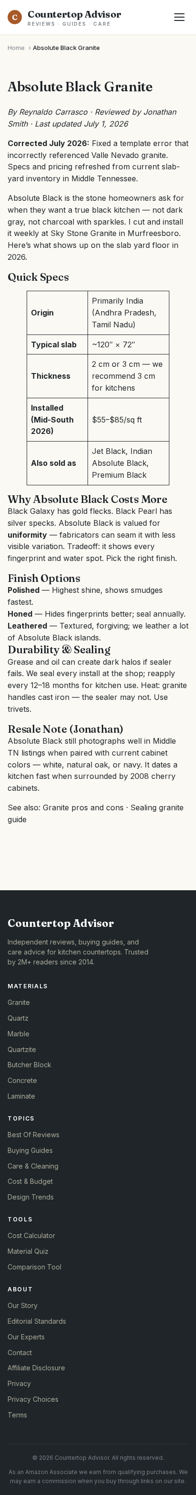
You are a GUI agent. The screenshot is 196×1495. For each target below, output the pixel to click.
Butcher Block (29, 1065)
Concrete (22, 1080)
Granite (19, 1002)
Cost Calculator (31, 1235)
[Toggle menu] (179, 17)
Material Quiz (28, 1251)
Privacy (19, 1383)
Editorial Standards (37, 1321)
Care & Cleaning (33, 1166)
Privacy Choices (33, 1399)
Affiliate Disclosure (36, 1368)
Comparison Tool (34, 1267)
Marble (18, 1034)
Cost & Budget (30, 1181)
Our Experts (26, 1337)
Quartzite (22, 1049)
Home (16, 47)
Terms (17, 1415)
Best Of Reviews (33, 1135)
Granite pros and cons (83, 807)
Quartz (18, 1018)
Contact (20, 1352)
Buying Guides (30, 1150)
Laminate (21, 1096)
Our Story (23, 1305)
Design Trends (31, 1197)
